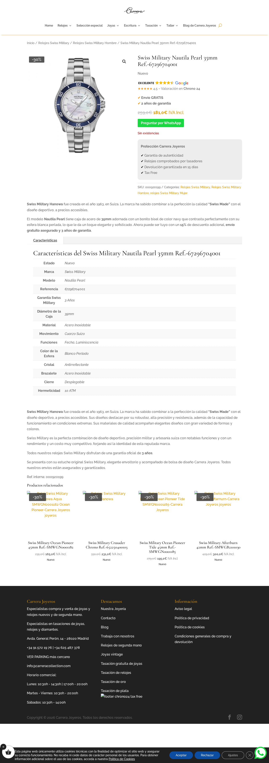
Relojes (63, 25)
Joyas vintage (112, 654)
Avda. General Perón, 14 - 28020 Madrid (58, 639)
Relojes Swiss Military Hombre (95, 43)
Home (49, 25)
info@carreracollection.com (49, 666)
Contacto (108, 618)
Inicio (30, 43)
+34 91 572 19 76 (39, 648)
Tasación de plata (115, 691)
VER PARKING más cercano (48, 657)
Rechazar (207, 755)
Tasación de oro (113, 682)
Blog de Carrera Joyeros (199, 25)
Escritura (130, 25)
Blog (104, 627)
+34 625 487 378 (67, 648)
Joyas (111, 25)
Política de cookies (190, 627)
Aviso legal (183, 609)
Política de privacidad (192, 618)
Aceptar (181, 755)
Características (45, 240)
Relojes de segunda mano (121, 645)
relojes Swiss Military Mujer (168, 193)
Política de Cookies (122, 759)
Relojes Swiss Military (53, 43)
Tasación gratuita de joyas (121, 664)
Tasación (151, 25)
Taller (170, 25)
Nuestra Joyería (113, 609)
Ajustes (233, 755)
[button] (124, 61)
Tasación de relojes (116, 673)
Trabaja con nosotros (117, 636)
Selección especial (89, 25)
